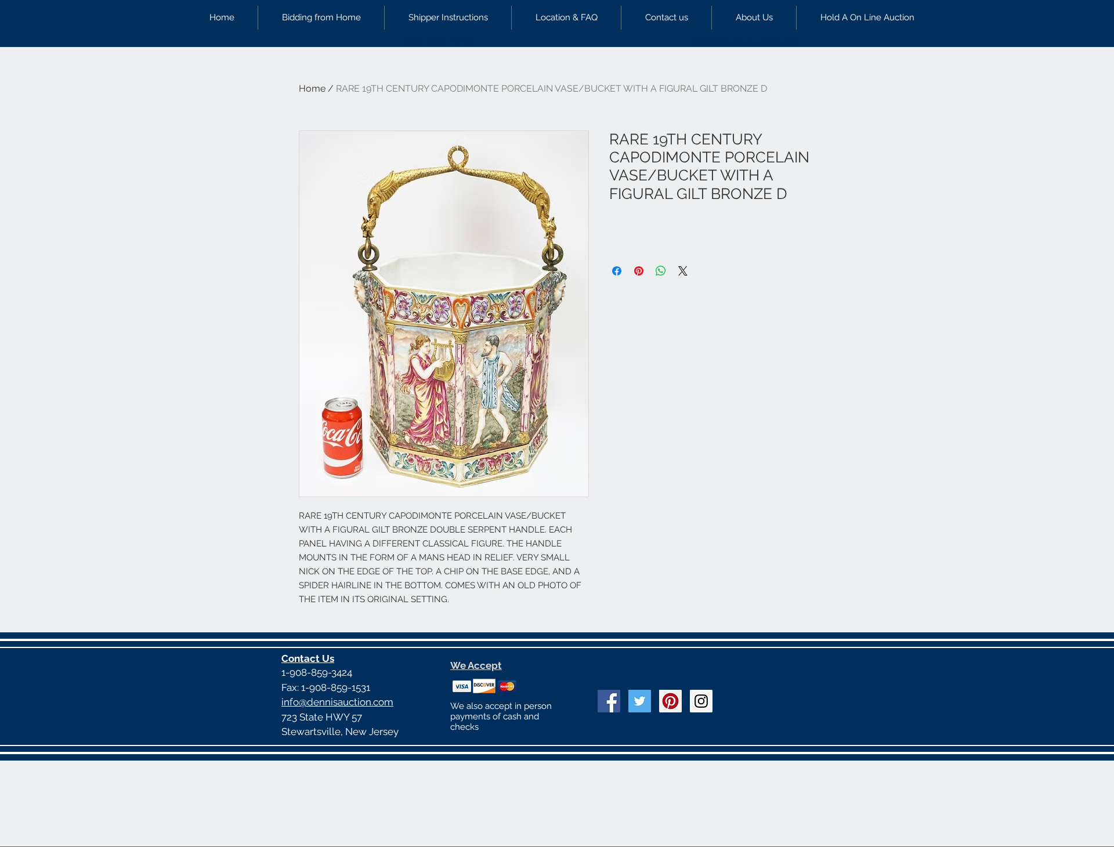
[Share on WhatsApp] (661, 271)
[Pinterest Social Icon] (670, 701)
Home (312, 88)
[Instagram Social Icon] (701, 701)
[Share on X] (683, 271)
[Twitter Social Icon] (639, 701)
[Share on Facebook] (617, 271)
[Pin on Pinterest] (639, 271)
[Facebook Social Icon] (609, 701)
